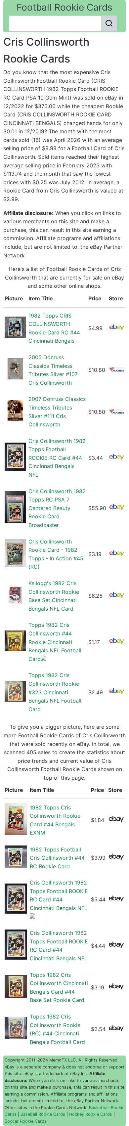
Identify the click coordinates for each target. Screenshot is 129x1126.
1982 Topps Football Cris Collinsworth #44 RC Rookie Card (57, 858)
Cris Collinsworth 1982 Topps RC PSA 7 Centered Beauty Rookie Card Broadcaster (57, 508)
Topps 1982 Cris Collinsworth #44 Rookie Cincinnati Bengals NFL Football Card (54, 642)
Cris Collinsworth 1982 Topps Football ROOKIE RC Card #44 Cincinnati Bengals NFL (57, 458)
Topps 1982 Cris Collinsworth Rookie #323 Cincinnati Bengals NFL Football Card (54, 692)
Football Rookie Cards (64, 7)
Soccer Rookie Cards (26, 1121)
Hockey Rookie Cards (90, 1114)
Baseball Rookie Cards (43, 1114)
